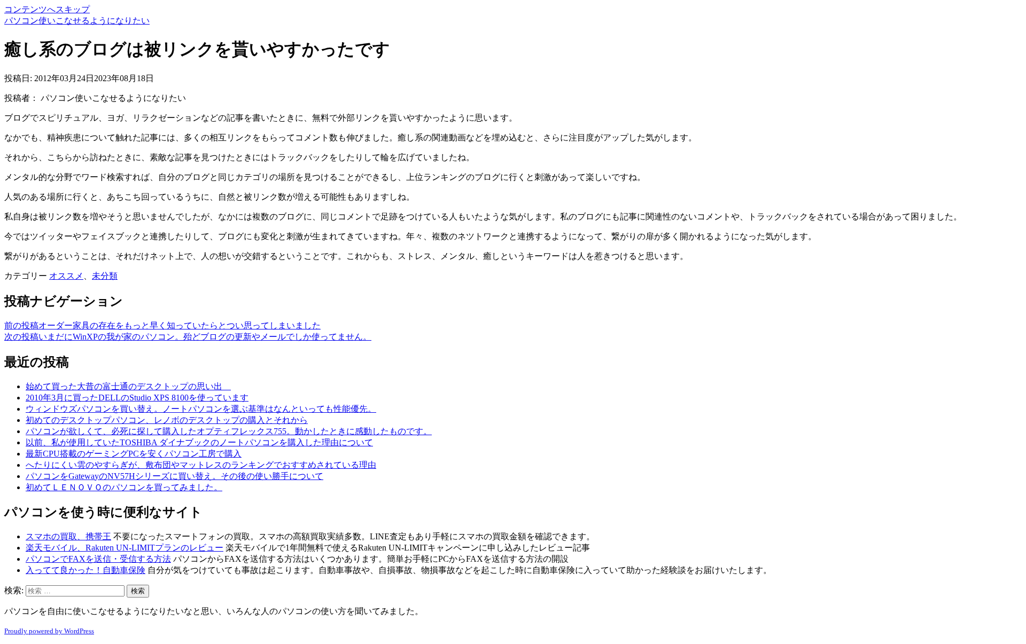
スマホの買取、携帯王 (68, 536)
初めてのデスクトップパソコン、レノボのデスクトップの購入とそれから (167, 420)
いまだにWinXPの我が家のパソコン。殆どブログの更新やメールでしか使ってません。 (187, 336)
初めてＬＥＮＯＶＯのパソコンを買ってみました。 (124, 487)
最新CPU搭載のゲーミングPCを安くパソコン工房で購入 (134, 453)
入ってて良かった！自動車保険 (85, 570)
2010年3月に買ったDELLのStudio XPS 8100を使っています (137, 397)
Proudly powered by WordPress (49, 631)
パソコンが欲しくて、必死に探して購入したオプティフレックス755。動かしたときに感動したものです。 (229, 431)
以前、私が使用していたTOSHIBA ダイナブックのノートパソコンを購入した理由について (199, 442)
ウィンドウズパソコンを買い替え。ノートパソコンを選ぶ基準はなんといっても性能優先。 (201, 408)
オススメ (66, 275)
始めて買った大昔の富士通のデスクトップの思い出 (128, 386)
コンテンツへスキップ (47, 9)
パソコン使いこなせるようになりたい (77, 20)
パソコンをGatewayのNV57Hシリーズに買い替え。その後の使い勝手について (174, 476)
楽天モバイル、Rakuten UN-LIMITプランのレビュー (124, 547)
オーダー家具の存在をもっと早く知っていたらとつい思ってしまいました (162, 325)
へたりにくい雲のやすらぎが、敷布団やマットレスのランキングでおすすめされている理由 (201, 464)
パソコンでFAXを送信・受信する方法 (98, 558)
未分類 (105, 275)
